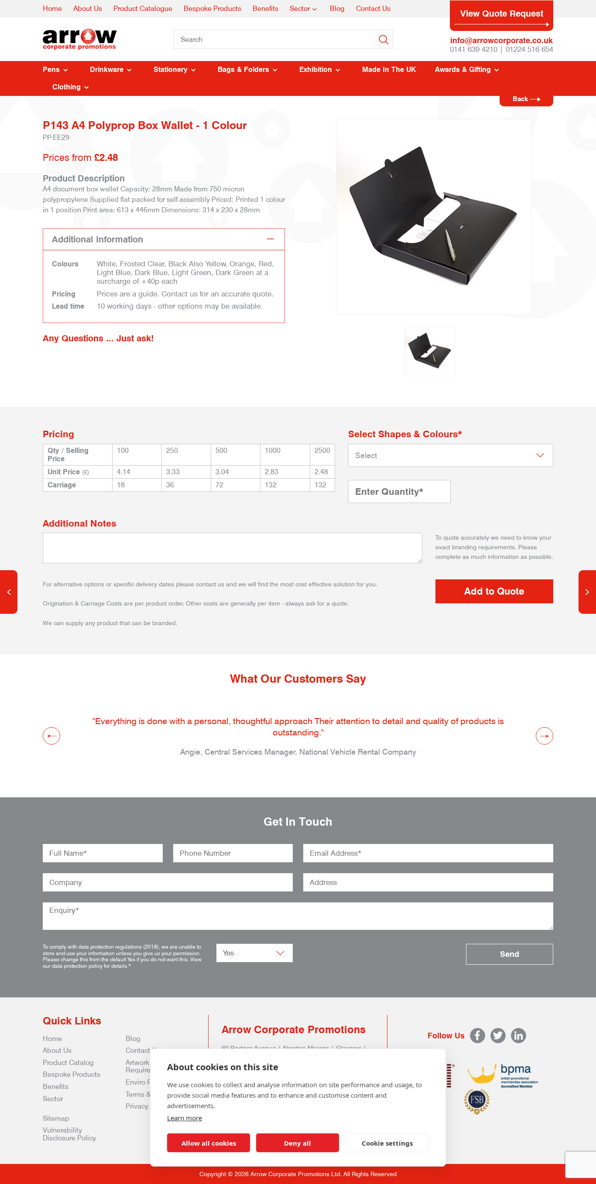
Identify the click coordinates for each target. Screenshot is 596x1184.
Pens (51, 69)
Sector (300, 8)
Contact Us (373, 8)
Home (52, 8)
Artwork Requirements (148, 1066)
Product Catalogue (142, 8)
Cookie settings (387, 1143)
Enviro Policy (146, 1082)
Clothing (66, 87)
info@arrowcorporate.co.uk (501, 40)
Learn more (184, 1117)
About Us (87, 8)
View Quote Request (501, 13)
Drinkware (106, 69)
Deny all (297, 1143)
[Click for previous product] (8, 592)
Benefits (265, 8)
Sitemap (56, 1118)
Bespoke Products (212, 8)
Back (521, 99)
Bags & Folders (243, 69)
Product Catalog (68, 1062)
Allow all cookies (209, 1143)
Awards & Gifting (463, 69)
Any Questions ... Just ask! (98, 338)
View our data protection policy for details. (122, 962)
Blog (337, 8)
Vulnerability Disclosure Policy (69, 1134)
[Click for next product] (587, 592)
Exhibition (315, 69)
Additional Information (97, 239)
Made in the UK (389, 69)
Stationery (171, 69)
